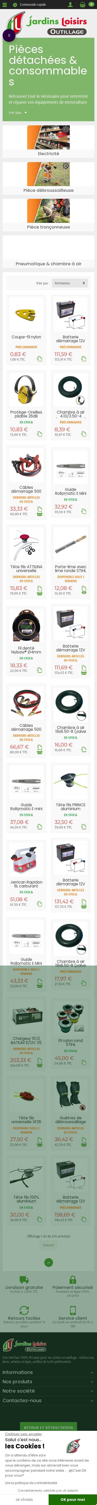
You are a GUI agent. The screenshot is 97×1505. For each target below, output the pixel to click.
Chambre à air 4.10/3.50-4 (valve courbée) (70, 416)
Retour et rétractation (48, 1427)
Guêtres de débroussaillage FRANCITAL (70, 1121)
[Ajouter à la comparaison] (39, 358)
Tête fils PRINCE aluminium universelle (70, 808)
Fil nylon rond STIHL (70, 1042)
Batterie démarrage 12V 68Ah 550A (70, 1201)
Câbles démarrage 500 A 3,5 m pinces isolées (26, 493)
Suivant (48, 1245)
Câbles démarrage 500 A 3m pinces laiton (26, 731)
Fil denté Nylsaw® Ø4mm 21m (26, 652)
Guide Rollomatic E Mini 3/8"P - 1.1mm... (26, 963)
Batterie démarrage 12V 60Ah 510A (70, 884)
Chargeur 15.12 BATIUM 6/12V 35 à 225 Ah (26, 1042)
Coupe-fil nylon (26, 337)
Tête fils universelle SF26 (26, 1119)
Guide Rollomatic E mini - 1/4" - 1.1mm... (26, 808)
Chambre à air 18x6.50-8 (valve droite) (70, 965)
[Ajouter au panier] (39, 513)
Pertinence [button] (62, 283)
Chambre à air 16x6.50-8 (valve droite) (70, 731)
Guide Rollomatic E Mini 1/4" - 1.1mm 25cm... (70, 495)
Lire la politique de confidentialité (31, 1483)
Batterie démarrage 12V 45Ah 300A (70, 650)
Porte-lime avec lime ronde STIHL (70, 568)
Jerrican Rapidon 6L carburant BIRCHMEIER (26, 886)
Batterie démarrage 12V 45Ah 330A (70, 340)
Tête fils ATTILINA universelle (26, 568)
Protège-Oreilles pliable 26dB (26, 414)
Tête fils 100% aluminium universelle (26, 1201)
